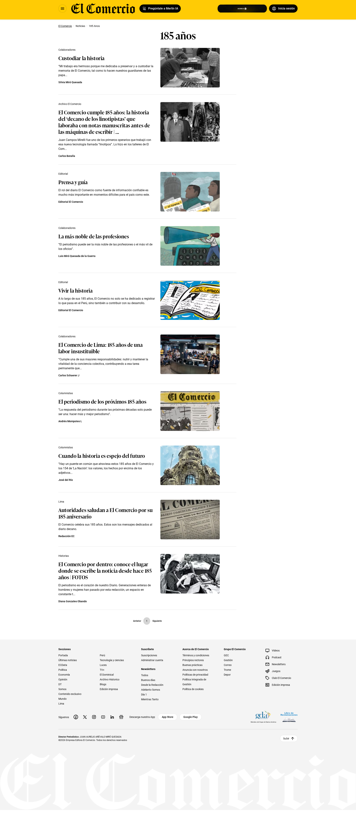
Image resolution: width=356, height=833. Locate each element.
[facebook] (76, 717)
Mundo (62, 698)
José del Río (65, 479)
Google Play (190, 716)
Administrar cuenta (152, 660)
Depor (227, 674)
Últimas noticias (67, 660)
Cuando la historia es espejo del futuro (101, 455)
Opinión (62, 679)
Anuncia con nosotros (195, 669)
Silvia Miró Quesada (70, 82)
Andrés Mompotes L (70, 421)
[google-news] (121, 717)
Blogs (103, 684)
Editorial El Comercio (70, 201)
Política (62, 669)
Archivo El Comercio (69, 103)
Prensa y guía (73, 182)
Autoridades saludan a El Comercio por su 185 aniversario (105, 513)
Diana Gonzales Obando (72, 601)
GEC (226, 655)
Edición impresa (109, 689)
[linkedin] (112, 717)
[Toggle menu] (62, 8)
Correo (228, 665)
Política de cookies (193, 689)
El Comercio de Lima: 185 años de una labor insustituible (100, 348)
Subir (286, 738)
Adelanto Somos (150, 689)
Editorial (63, 173)
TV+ (102, 669)
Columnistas (65, 393)
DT (60, 684)
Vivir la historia (75, 290)
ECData (62, 665)
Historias (63, 555)
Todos (144, 675)
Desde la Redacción (152, 684)
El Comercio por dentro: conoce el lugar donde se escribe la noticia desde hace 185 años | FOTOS (105, 570)
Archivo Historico (109, 679)
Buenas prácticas (192, 665)
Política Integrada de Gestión (194, 682)
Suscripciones (149, 655)
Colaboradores (66, 49)
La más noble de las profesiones (93, 236)
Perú (102, 655)
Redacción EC (66, 536)
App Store (167, 716)
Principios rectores (193, 660)
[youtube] (103, 717)
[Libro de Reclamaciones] (289, 717)
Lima (61, 501)
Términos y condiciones (195, 655)
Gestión (228, 660)
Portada (63, 655)
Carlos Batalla (66, 155)
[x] (85, 717)
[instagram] (94, 717)
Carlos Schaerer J (68, 375)
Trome (227, 669)
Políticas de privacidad (195, 674)
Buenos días (148, 680)
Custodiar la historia (81, 58)
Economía (64, 674)
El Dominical (107, 674)
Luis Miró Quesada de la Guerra (76, 256)
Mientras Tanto (150, 699)
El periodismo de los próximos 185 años (102, 401)
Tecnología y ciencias (112, 660)
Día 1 (144, 694)
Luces (103, 665)
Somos (62, 689)
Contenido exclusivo (69, 693)
